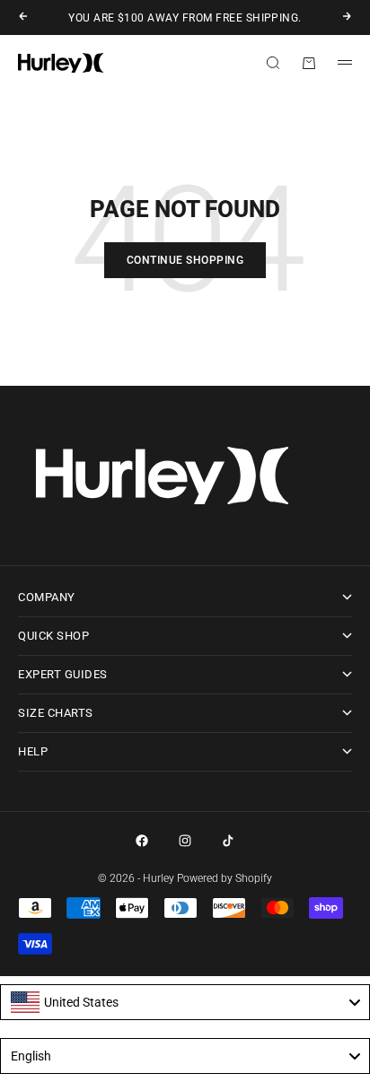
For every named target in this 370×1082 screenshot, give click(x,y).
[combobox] (185, 1002)
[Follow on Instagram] (185, 840)
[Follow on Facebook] (142, 840)
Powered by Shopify (224, 878)
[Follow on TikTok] (228, 840)
